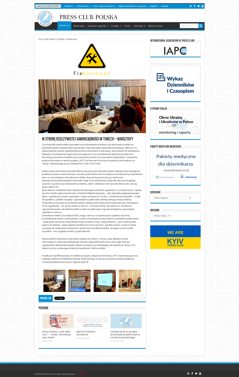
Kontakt (164, 6)
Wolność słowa (155, 26)
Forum (127, 26)
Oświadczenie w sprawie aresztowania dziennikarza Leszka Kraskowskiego (125, 334)
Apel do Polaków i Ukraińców (86, 333)
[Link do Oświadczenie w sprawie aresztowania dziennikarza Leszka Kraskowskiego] (126, 321)
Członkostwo (82, 6)
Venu (73, 374)
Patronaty (138, 26)
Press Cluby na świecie (103, 6)
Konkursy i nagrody (97, 26)
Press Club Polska (47, 39)
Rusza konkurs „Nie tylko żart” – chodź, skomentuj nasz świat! (56, 334)
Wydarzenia (78, 26)
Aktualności (64, 25)
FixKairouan (71, 39)
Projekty (115, 26)
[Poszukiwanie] (201, 25)
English (153, 6)
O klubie (68, 6)
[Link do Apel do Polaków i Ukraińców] (92, 321)
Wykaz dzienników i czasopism (133, 6)
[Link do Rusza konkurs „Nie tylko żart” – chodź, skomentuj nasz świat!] (58, 321)
